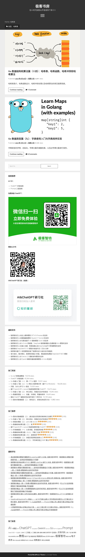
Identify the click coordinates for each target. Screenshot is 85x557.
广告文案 (70, 532)
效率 (17, 536)
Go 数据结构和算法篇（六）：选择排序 (24, 435)
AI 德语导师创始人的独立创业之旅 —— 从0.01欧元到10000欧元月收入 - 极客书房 (38, 507)
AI (9, 528)
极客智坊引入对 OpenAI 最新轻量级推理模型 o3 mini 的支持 (31, 359)
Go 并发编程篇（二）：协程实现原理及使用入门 (27, 437)
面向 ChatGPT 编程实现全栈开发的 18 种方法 (26, 397)
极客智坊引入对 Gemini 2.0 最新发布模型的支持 (27, 356)
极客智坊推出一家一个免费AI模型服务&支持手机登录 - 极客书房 (32, 483)
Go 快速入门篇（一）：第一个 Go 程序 (24, 381)
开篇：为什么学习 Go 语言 (20, 386)
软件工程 (28, 540)
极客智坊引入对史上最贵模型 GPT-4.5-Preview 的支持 (29, 335)
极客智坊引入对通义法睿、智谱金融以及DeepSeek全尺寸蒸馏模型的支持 (36, 346)
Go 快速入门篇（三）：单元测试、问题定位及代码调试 (29, 392)
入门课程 (34, 532)
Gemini (48, 528)
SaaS (10, 532)
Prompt (67, 528)
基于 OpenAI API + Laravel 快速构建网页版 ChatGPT (28, 389)
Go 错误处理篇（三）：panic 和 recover (24, 422)
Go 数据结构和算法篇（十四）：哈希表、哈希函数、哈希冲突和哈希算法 (42, 48)
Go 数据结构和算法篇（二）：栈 (21, 424)
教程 (21, 536)
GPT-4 (55, 528)
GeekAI (41, 528)
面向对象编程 (46, 540)
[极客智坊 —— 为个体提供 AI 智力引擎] (42, 244)
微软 (75, 532)
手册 (9, 536)
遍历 (32, 540)
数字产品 (27, 536)
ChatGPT (25, 528)
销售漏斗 (38, 540)
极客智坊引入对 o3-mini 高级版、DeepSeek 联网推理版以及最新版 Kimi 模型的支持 (39, 343)
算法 (14, 540)
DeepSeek (35, 528)
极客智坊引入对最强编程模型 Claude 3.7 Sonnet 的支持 (30, 338)
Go (51, 528)
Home (7, 22)
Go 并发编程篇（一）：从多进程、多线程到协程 (27, 430)
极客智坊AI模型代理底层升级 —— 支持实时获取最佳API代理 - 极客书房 (35, 467)
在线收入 (54, 532)
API (18, 528)
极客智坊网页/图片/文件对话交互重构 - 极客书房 (27, 494)
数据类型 (33, 536)
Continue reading (17, 90)
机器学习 (52, 536)
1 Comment (32, 90)
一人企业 (17, 532)
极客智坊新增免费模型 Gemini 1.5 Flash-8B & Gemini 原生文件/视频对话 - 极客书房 (39, 478)
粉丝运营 (18, 540)
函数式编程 (43, 532)
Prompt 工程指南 (16, 189)
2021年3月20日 (20, 79)
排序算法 (13, 536)
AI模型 (14, 529)
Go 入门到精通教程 (17, 376)
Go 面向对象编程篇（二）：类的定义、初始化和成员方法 (30, 400)
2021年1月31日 (20, 143)
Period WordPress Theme (36, 555)
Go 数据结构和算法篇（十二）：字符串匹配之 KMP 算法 (30, 440)
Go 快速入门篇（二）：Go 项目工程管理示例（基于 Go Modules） (33, 384)
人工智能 (27, 532)
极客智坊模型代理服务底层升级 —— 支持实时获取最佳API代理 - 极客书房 (36, 473)
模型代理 (68, 536)
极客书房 (42, 6)
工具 (67, 532)
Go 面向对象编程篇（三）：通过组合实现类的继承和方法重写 (32, 416)
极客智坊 (60, 536)
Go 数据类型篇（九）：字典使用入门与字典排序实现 (42, 116)
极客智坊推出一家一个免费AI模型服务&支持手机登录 (30, 481)
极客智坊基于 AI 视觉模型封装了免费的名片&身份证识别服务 (31, 351)
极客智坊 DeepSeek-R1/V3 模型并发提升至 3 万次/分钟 (29, 348)
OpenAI (59, 528)
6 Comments (32, 154)
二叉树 (22, 532)
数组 (44, 536)
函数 (38, 532)
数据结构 (40, 536)
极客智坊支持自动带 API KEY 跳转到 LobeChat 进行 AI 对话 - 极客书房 (34, 462)
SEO (13, 532)
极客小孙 (31, 79)
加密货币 (48, 532)
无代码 (48, 536)
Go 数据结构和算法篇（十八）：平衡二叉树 (25, 432)
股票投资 (23, 540)
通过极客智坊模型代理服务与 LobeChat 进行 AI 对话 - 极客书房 (32, 457)
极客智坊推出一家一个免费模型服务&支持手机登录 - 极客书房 (32, 489)
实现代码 (61, 532)
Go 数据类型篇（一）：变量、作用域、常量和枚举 (28, 394)
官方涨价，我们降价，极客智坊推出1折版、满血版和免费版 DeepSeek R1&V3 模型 (39, 354)
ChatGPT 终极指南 (17, 186)
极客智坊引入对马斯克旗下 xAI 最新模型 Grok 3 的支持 (29, 341)
